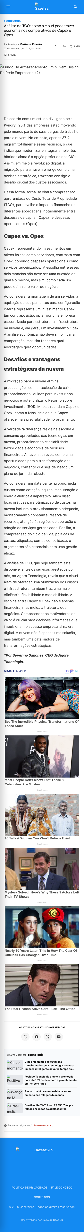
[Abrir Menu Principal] (8, 6)
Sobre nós (42, 1197)
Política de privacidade (29, 1187)
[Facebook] (36, 1037)
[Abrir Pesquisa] (75, 6)
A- (56, 46)
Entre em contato (43, 1125)
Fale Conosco (61, 1187)
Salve (12, 54)
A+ (64, 46)
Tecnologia (12, 21)
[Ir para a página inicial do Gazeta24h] (42, 7)
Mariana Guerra (31, 44)
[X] (48, 1037)
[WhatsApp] (25, 1037)
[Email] (59, 1037)
